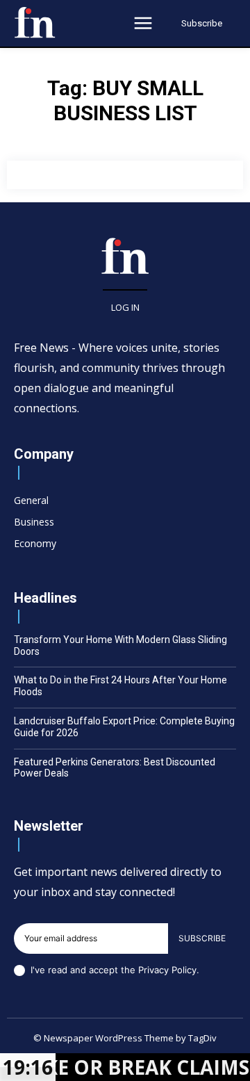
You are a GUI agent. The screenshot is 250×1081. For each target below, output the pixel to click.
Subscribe (202, 938)
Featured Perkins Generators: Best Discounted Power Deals (114, 767)
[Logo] (35, 22)
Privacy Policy (167, 969)
